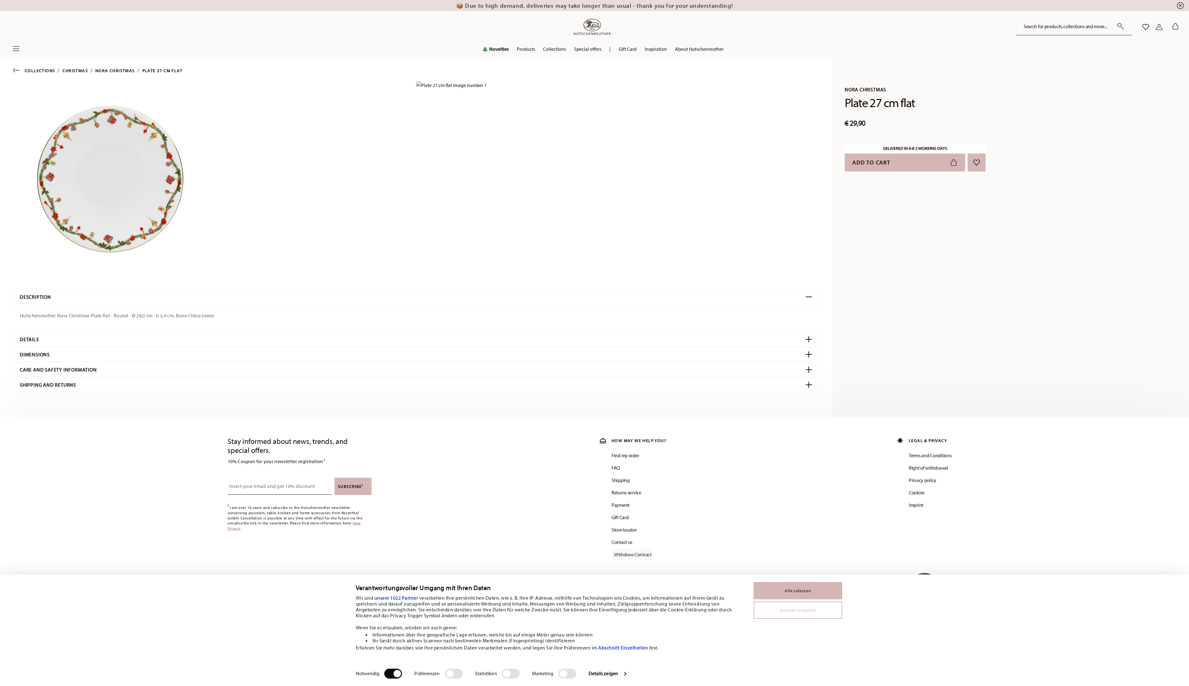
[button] (526, 50)
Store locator (624, 530)
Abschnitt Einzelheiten (623, 648)
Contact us (622, 542)
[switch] (454, 674)
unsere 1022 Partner (396, 598)
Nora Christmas (115, 70)
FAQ (616, 468)
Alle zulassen (798, 590)
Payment (620, 505)
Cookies (917, 492)
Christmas (75, 70)
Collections (40, 70)
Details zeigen (603, 673)
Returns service (626, 492)
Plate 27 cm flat (162, 70)
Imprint (916, 505)
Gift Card (620, 517)
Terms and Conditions (930, 455)
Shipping (621, 480)
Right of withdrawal (928, 468)
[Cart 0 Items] (1174, 27)
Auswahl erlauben (798, 610)
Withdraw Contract (632, 554)
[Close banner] (1180, 5)
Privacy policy (922, 480)
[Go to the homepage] (592, 27)
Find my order (625, 455)
